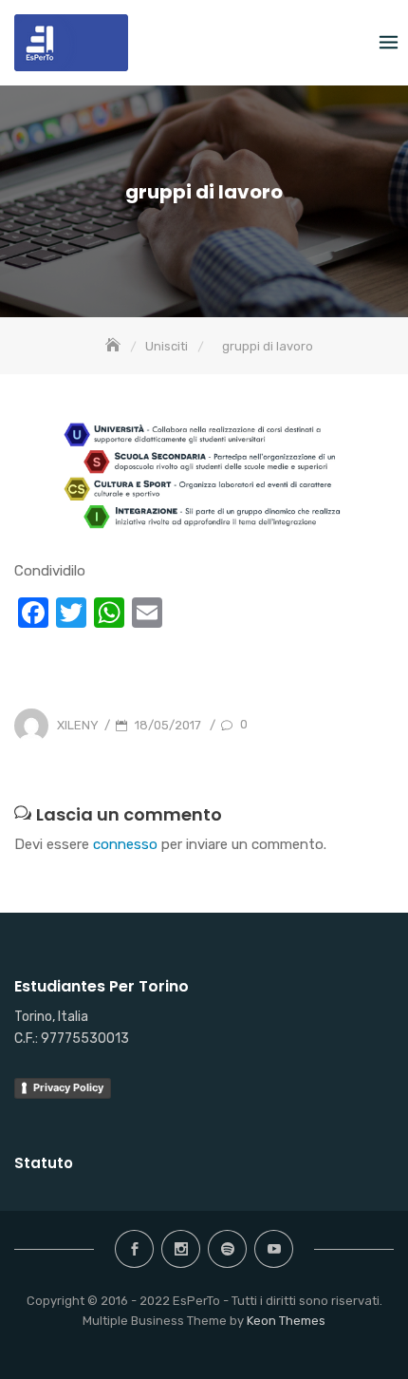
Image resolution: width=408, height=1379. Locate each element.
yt (273, 1249)
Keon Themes (286, 1320)
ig (180, 1249)
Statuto (43, 1163)
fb (134, 1249)
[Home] (115, 346)
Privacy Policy (68, 1087)
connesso (125, 844)
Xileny (78, 725)
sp (227, 1249)
